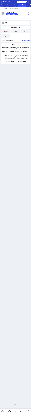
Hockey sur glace (5, 8)
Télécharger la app (22, 1)
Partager (25, 40)
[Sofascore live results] (6, 2)
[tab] (8, 18)
